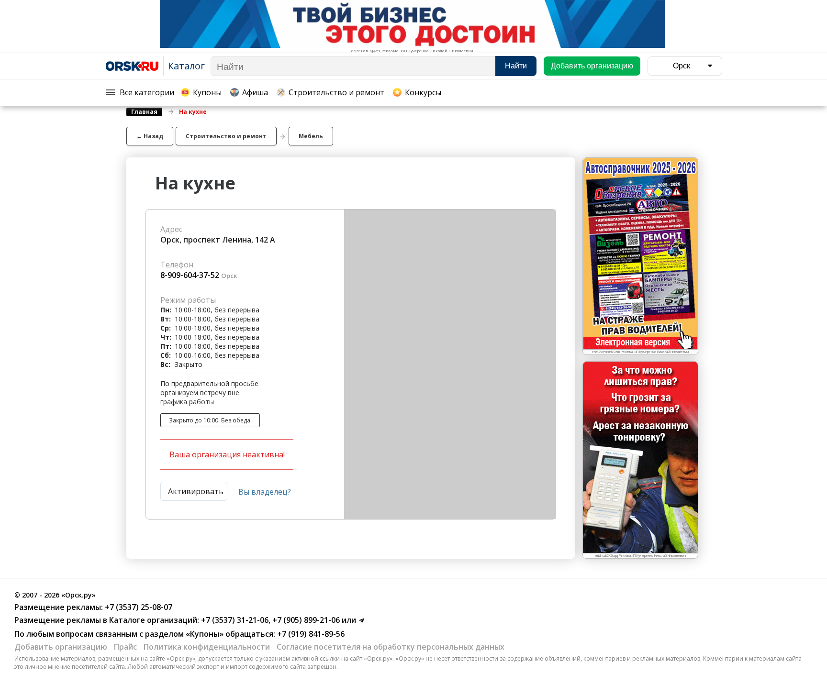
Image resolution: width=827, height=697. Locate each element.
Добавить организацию (60, 647)
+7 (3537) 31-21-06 (233, 620)
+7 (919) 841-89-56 (310, 634)
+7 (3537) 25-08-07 (137, 607)
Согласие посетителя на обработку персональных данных (390, 647)
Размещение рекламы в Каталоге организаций (105, 620)
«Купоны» (205, 634)
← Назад (149, 136)
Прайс (125, 647)
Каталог (186, 65)
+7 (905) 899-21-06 (305, 620)
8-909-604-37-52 (189, 275)
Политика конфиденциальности (207, 647)
